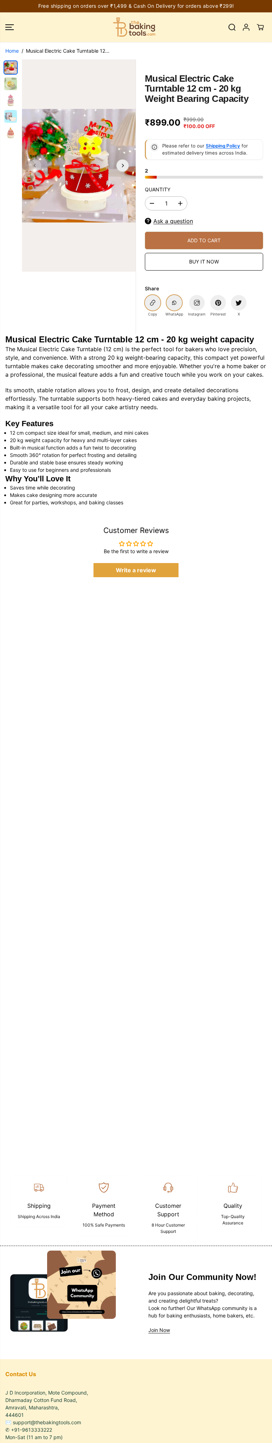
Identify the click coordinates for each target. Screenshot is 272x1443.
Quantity (157, 189)
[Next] (123, 166)
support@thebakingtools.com (47, 1422)
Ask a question (173, 221)
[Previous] (35, 166)
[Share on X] (238, 303)
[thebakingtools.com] (134, 27)
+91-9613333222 (31, 1430)
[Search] (232, 27)
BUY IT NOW (204, 262)
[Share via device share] (197, 303)
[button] (9, 27)
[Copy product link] (152, 303)
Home (12, 51)
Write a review (136, 570)
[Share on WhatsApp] (174, 303)
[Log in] (246, 27)
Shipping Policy (223, 146)
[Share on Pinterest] (218, 303)
